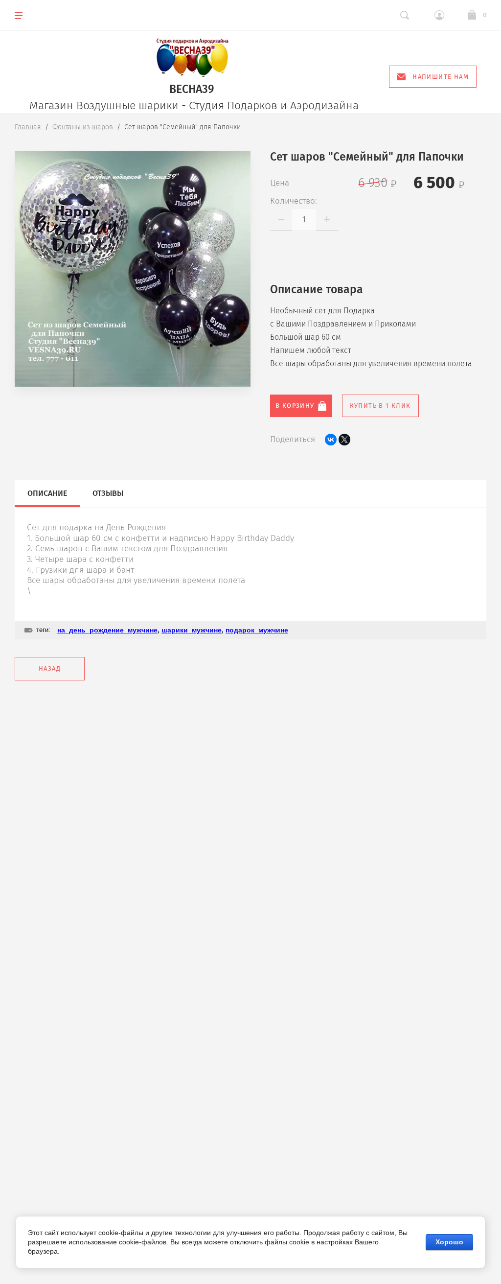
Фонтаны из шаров (82, 127)
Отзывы (107, 493)
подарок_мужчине (257, 630)
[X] (344, 439)
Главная (28, 127)
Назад (50, 668)
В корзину (295, 405)
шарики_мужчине (191, 630)
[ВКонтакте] (331, 439)
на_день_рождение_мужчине (107, 630)
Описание (47, 493)
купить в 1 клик (380, 405)
